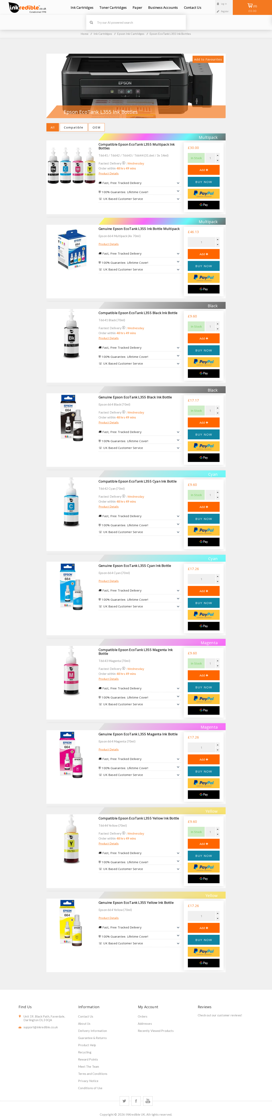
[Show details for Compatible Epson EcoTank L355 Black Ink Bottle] (71, 334)
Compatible (73, 127)
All (53, 127)
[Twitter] (124, 1101)
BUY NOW (203, 182)
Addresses (145, 1023)
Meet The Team (88, 1066)
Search (91, 22)
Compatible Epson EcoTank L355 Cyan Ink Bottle (138, 481)
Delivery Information (92, 1030)
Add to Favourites (208, 59)
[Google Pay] (204, 205)
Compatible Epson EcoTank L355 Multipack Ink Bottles (137, 146)
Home (84, 33)
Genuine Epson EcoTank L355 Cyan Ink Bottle (135, 565)
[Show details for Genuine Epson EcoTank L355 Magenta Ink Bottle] (71, 755)
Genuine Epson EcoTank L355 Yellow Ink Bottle (136, 902)
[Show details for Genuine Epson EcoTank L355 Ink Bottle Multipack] (71, 250)
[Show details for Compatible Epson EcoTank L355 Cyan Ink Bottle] (71, 502)
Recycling (84, 1052)
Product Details (109, 173)
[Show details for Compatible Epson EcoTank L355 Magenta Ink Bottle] (71, 671)
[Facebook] (136, 1101)
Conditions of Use (90, 1088)
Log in (224, 3)
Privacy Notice (88, 1081)
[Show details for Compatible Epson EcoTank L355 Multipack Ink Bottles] (71, 165)
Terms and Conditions (92, 1073)
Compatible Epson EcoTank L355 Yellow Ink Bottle (139, 818)
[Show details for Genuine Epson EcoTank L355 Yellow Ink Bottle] (71, 924)
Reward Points (88, 1059)
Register (225, 11)
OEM (97, 127)
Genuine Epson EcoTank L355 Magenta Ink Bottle (138, 734)
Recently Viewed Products (156, 1030)
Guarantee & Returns (92, 1038)
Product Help (87, 1045)
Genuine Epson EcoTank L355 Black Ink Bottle (135, 397)
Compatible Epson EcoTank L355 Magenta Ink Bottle (136, 651)
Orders (142, 1016)
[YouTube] (148, 1101)
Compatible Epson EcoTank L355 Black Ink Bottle (138, 312)
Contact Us (85, 1016)
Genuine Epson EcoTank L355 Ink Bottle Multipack (139, 228)
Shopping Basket (252, 8)
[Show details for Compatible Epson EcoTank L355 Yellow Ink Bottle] (71, 839)
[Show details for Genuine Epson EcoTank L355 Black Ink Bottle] (71, 418)
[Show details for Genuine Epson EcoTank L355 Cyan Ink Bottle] (71, 587)
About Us (84, 1023)
